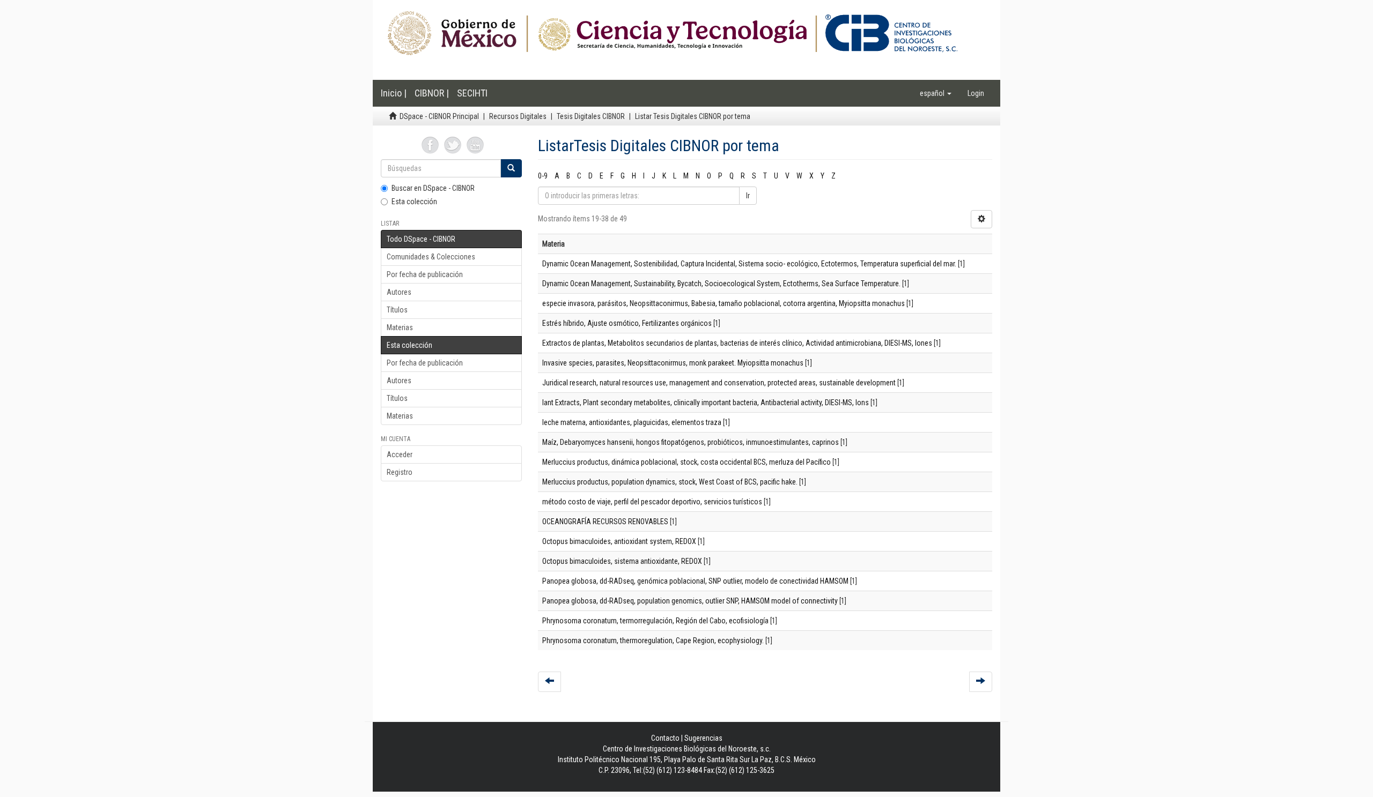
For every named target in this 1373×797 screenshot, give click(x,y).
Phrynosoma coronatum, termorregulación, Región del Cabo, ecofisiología (655, 620)
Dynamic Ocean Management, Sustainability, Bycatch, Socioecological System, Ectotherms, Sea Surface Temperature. (721, 283)
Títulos (397, 310)
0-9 (543, 176)
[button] (935, 93)
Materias (400, 327)
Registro (399, 472)
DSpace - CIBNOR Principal (439, 116)
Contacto (665, 738)
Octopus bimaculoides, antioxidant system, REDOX (619, 541)
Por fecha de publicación (425, 274)
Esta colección (414, 201)
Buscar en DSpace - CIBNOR (433, 188)
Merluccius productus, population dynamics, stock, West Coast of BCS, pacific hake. (670, 482)
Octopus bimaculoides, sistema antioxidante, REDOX (622, 561)
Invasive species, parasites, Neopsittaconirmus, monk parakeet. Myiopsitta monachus (672, 363)
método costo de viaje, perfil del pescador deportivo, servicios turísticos (652, 501)
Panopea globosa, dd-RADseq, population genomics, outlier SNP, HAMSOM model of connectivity (690, 601)
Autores (399, 292)
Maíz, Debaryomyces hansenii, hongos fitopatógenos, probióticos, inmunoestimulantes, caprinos (690, 442)
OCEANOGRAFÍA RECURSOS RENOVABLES (605, 521)
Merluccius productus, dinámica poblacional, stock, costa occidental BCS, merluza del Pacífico (686, 462)
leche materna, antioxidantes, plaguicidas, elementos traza (631, 422)
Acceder (399, 454)
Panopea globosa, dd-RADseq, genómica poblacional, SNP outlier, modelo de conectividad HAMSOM (695, 581)
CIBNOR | (432, 93)
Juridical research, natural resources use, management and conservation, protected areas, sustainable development (719, 382)
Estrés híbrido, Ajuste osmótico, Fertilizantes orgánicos (627, 323)
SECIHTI (472, 93)
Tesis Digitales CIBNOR (591, 116)
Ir (748, 195)
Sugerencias (703, 738)
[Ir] (511, 168)
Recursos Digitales (518, 116)
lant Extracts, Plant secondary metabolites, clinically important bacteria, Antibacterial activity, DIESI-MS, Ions (705, 402)
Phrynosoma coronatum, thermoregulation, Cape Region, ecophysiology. (653, 640)
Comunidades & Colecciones (431, 256)
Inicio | (394, 93)
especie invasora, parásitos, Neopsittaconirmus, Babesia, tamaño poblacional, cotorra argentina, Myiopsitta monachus (723, 303)
